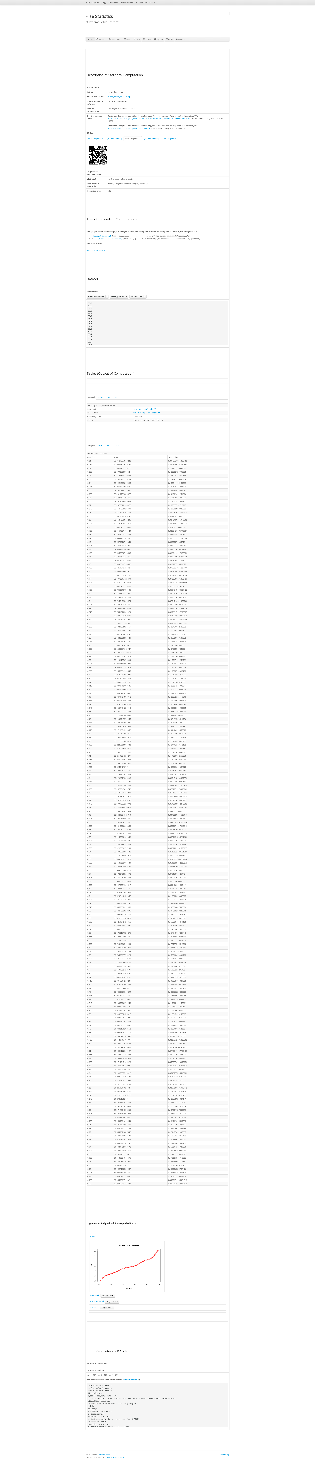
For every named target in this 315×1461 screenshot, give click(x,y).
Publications (128, 2)
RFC (108, 397)
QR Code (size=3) (114, 138)
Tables (148, 39)
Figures (160, 39)
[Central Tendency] (102, 236)
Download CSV (95, 296)
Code (170, 39)
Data (138, 39)
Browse (115, 2)
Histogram (116, 296)
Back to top (224, 1454)
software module (131, 1379)
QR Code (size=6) (169, 138)
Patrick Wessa (104, 1454)
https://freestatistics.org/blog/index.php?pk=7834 (129, 128)
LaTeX (100, 397)
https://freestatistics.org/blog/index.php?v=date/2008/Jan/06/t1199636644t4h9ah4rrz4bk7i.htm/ (149, 118)
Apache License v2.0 (115, 1457)
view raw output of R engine (146, 412)
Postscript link (96, 1301)
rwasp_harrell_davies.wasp (119, 96)
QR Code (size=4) (132, 138)
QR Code (108, 1295)
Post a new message (97, 251)
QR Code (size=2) (95, 138)
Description (115, 39)
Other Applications (146, 2)
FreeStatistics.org (96, 2)
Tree (128, 39)
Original (91, 397)
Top (91, 39)
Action (181, 39)
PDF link (93, 1307)
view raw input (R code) (144, 409)
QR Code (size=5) (151, 138)
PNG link (93, 1295)
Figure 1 (92, 1236)
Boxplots (135, 296)
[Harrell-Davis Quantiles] (110, 239)
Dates (101, 39)
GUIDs (116, 397)
